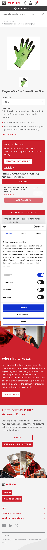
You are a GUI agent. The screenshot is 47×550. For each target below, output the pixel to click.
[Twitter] (16, 525)
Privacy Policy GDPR (35, 539)
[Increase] (41, 193)
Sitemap (4, 543)
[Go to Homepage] (10, 3)
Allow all (23, 307)
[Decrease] (34, 193)
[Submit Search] (43, 14)
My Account (30, 3)
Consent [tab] (8, 234)
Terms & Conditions (19, 539)
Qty (34, 188)
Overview (6, 108)
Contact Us (25, 3)
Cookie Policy (6, 539)
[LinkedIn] (10, 525)
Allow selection (23, 314)
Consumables (9, 21)
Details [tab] (24, 234)
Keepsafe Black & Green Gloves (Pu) (19, 24)
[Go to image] (23, 82)
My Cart (37, 2)
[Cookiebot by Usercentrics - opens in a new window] (33, 227)
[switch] (40, 282)
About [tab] (38, 234)
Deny (23, 321)
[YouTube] (4, 525)
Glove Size (6, 98)
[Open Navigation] (42, 3)
